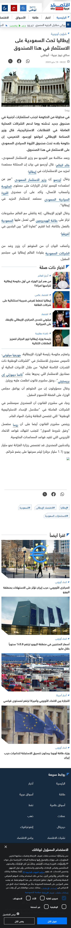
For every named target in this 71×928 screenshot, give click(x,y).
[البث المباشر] (14, 8)
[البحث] (23, 8)
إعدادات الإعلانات (49, 888)
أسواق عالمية (57, 804)
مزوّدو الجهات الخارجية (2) (33, 871)
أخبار (30, 783)
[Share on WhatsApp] (27, 61)
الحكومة (6, 186)
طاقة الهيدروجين (47, 220)
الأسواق (20, 17)
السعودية (7, 220)
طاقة (62, 793)
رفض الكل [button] (19, 921)
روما (15, 424)
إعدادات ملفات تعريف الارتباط (55, 892)
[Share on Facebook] (19, 61)
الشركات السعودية (58, 252)
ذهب (30, 815)
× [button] (6, 847)
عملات (61, 815)
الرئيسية (61, 17)
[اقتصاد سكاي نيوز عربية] (56, 7)
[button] (32, 8)
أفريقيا (65, 233)
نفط (31, 804)
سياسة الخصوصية (33, 892)
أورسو (57, 179)
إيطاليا (32, 171)
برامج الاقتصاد (25, 837)
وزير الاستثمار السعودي (30, 179)
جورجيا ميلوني (12, 354)
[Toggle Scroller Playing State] (68, 24)
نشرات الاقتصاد (56, 837)
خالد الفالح (63, 164)
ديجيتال (61, 826)
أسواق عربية (26, 793)
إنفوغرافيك (26, 826)
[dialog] (35, 885)
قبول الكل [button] (52, 921)
